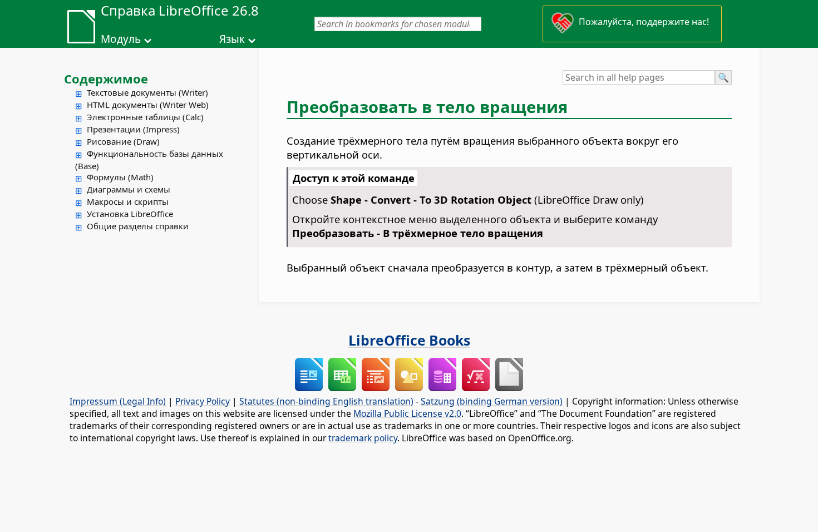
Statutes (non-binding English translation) (326, 401)
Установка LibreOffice (130, 213)
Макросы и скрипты (128, 201)
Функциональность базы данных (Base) (149, 159)
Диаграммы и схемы (128, 189)
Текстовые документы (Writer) (147, 92)
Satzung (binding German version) (492, 401)
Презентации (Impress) (133, 129)
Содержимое (106, 78)
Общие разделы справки (138, 225)
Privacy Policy (202, 401)
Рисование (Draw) (123, 141)
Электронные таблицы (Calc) (145, 116)
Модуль (121, 39)
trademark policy (362, 438)
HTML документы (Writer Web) (148, 104)
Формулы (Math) (120, 177)
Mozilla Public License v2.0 (407, 413)
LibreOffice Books (409, 340)
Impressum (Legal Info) (118, 401)
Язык (232, 39)
